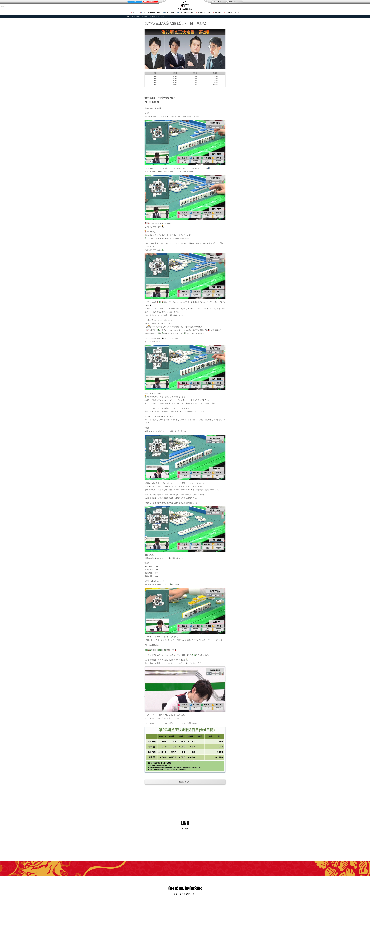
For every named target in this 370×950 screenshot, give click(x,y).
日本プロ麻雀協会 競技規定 (169, 941)
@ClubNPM (133, 1)
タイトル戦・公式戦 (186, 12)
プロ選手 (169, 12)
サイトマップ (217, 1)
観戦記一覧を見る (185, 782)
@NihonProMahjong (150, 1)
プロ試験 (218, 12)
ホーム (135, 12)
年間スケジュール (204, 12)
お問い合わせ (233, 1)
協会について (151, 12)
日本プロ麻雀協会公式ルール (186, 941)
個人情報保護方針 (201, 941)
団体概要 (158, 941)
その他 (232, 12)
